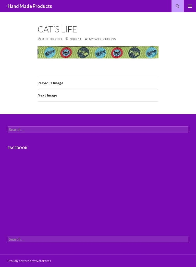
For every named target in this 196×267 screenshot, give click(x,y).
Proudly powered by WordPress (29, 261)
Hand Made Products (30, 6)
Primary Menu (190, 6)
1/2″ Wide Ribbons (102, 39)
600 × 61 (75, 39)
